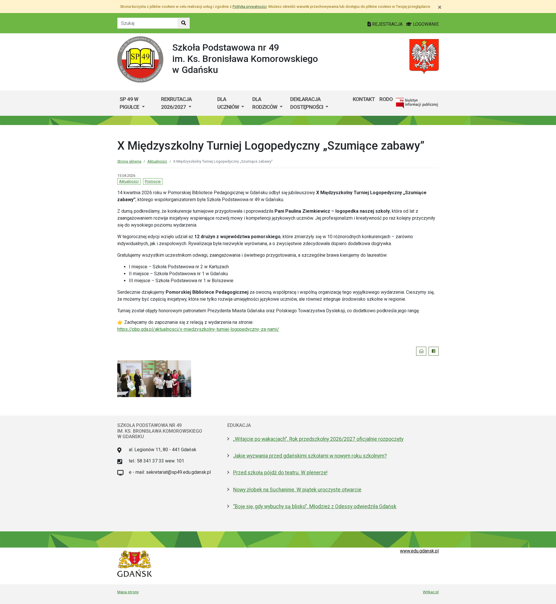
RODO (386, 99)
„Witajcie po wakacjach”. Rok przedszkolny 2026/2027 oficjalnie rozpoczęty (318, 439)
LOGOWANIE (425, 24)
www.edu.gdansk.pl (419, 551)
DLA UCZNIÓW (228, 103)
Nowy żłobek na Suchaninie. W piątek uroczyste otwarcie (297, 490)
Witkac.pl (431, 592)
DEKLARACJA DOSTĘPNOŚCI (307, 103)
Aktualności (157, 161)
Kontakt (364, 99)
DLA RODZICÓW (265, 103)
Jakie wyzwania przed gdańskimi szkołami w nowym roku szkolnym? (310, 456)
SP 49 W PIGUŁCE (130, 103)
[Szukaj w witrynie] (184, 23)
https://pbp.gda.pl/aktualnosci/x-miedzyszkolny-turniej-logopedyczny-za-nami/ (198, 329)
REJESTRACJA (387, 24)
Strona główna (129, 161)
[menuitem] (138, 103)
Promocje (153, 181)
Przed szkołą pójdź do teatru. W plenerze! (280, 473)
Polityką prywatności (250, 6)
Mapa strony (128, 592)
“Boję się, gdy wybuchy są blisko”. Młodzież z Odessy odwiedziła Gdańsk (314, 506)
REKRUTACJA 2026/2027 (176, 103)
